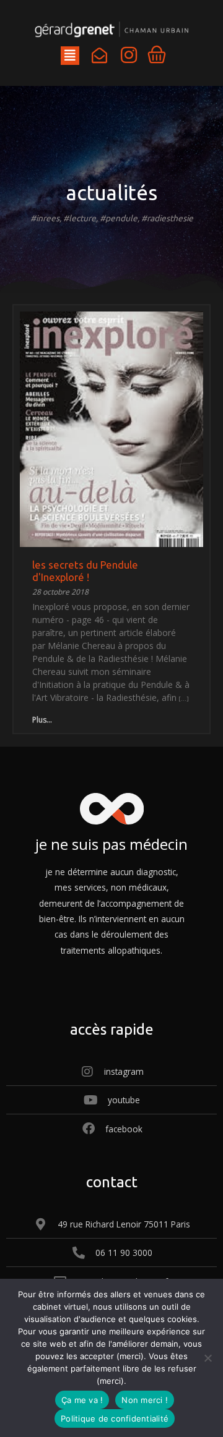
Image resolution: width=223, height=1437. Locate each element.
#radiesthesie (167, 218)
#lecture (79, 218)
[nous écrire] (99, 55)
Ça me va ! (82, 1400)
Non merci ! (144, 1400)
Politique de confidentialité (114, 1418)
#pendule (119, 218)
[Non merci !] (207, 1358)
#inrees (44, 218)
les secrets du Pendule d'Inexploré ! (85, 571)
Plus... (42, 719)
